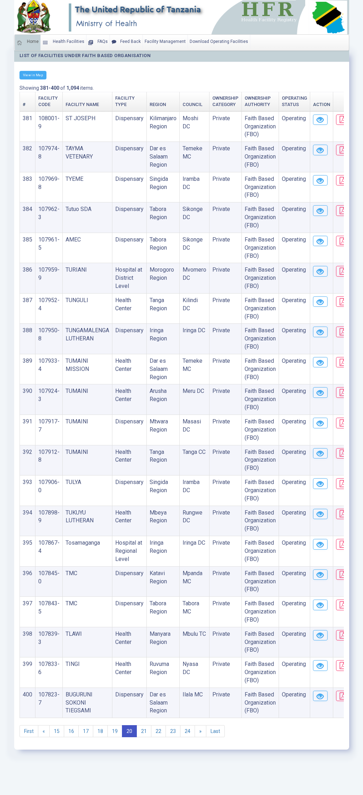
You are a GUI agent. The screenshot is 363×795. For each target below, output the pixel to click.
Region (158, 104)
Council (192, 104)
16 (71, 731)
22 (158, 731)
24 (187, 731)
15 (57, 731)
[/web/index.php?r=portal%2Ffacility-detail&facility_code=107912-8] (320, 453)
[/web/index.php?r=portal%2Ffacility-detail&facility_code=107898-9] (320, 514)
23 (173, 731)
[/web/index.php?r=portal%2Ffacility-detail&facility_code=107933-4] (320, 362)
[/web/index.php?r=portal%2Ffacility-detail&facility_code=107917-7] (320, 423)
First (29, 731)
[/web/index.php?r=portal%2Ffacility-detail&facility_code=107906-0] (320, 483)
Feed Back (130, 41)
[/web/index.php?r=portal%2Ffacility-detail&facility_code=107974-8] (320, 150)
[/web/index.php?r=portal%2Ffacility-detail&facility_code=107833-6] (320, 665)
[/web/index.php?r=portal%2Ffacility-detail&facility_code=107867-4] (320, 544)
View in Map (33, 75)
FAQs (102, 41)
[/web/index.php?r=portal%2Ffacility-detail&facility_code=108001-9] (320, 120)
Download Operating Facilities (219, 41)
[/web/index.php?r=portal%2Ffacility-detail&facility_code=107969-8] (320, 180)
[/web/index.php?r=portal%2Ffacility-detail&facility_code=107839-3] (320, 635)
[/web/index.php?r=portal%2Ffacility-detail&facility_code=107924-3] (320, 392)
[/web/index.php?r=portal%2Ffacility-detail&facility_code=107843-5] (320, 605)
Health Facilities (68, 41)
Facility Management (165, 41)
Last (215, 731)
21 (144, 731)
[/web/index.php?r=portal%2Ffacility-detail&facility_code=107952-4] (320, 301)
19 (115, 731)
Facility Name (82, 104)
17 (86, 731)
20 (129, 731)
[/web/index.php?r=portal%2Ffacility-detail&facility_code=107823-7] (320, 696)
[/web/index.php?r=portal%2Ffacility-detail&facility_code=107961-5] (320, 241)
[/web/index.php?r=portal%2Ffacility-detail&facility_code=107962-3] (320, 210)
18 (100, 731)
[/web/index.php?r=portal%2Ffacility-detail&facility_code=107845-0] (320, 574)
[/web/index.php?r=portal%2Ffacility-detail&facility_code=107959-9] (320, 271)
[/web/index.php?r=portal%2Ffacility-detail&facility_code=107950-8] (320, 332)
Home (32, 41)
